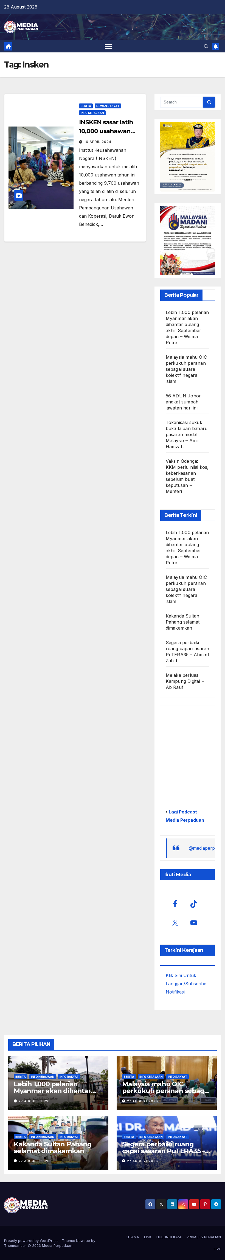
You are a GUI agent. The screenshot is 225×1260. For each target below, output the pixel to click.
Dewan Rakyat (107, 106)
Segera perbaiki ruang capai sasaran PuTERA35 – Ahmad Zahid (163, 1151)
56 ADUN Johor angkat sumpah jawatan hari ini (183, 402)
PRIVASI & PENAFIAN (204, 1237)
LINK (147, 1237)
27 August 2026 (34, 1101)
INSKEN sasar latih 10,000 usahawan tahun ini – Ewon (106, 131)
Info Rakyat (69, 1076)
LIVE (217, 1249)
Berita (86, 106)
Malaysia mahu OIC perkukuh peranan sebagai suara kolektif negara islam (186, 369)
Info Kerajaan (92, 112)
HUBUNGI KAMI (169, 1237)
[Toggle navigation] (108, 46)
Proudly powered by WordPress (32, 1240)
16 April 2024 (97, 142)
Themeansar (15, 1245)
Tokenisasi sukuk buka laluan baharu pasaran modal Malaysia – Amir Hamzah (187, 434)
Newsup (83, 1240)
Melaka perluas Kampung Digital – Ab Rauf (185, 681)
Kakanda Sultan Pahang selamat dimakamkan (183, 622)
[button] (206, 46)
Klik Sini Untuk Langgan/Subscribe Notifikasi (186, 984)
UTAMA (132, 1237)
